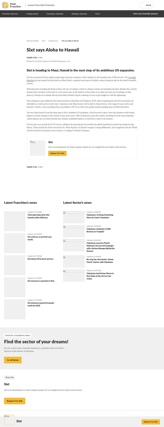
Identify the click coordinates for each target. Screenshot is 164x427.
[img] (21, 14)
